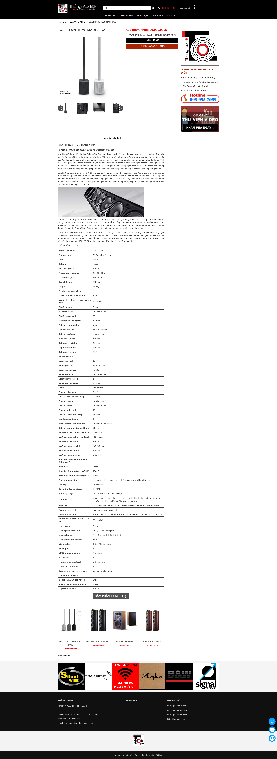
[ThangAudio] (77, 6)
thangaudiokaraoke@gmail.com (78, 723)
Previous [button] (60, 108)
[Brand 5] (152, 676)
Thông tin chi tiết (111, 138)
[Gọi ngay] (272, 721)
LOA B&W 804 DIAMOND (151, 641)
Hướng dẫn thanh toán (177, 710)
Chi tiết (124, 620)
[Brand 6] (179, 676)
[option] (65, 108)
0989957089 (74, 718)
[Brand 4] (125, 676)
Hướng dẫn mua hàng (177, 706)
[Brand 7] (206, 676)
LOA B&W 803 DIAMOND (97, 641)
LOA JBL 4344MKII (124, 641)
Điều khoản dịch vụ (176, 719)
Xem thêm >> (64, 655)
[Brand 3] (98, 676)
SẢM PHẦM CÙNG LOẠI (111, 596)
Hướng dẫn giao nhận (177, 715)
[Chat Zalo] (272, 738)
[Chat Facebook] (272, 730)
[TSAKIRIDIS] (71, 676)
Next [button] (120, 108)
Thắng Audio (138, 755)
